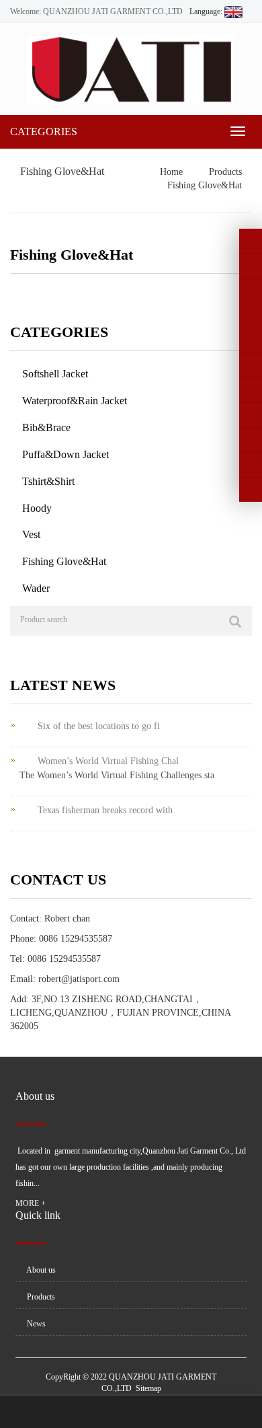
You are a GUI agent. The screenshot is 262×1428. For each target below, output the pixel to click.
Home (171, 172)
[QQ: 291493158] (250, 490)
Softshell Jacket (55, 373)
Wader (36, 588)
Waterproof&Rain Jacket (74, 400)
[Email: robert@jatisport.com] (250, 465)
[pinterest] (250, 315)
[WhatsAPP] (250, 440)
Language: (206, 11)
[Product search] (235, 621)
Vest (31, 534)
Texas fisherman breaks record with (105, 810)
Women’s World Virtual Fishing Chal (108, 761)
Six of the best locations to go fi (99, 726)
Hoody (37, 508)
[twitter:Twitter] (250, 266)
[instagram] (250, 340)
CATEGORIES (43, 131)
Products (224, 172)
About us (40, 1270)
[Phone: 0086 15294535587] (250, 390)
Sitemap (148, 1388)
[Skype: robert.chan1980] (250, 415)
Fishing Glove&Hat (203, 185)
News (35, 1323)
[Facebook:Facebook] (250, 241)
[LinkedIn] (250, 290)
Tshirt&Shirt (48, 481)
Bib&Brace (46, 427)
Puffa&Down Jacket (65, 454)
